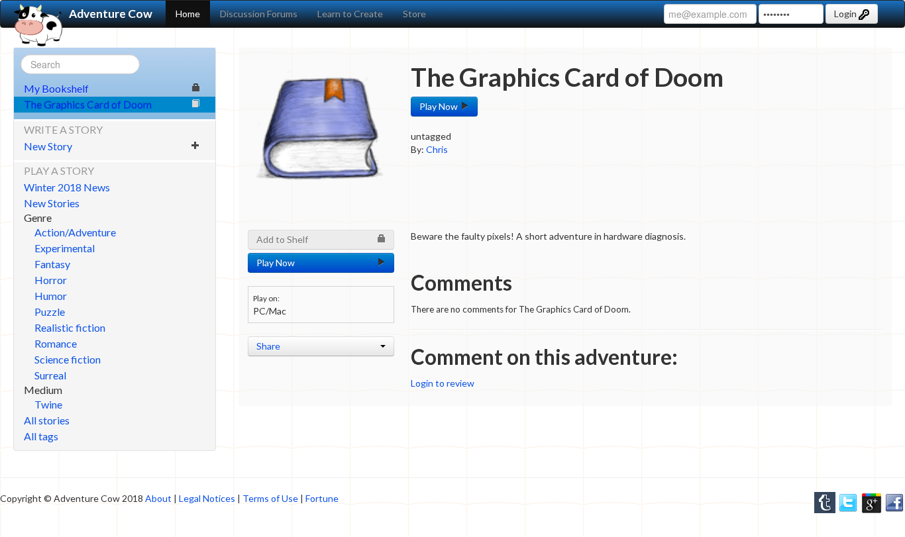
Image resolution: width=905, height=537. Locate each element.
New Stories (52, 203)
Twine (48, 404)
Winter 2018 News (67, 187)
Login (846, 13)
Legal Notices (207, 498)
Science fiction (67, 359)
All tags (41, 436)
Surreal (50, 375)
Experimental (64, 248)
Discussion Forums (258, 13)
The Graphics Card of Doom (88, 104)
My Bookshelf (56, 88)
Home (188, 13)
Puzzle (49, 311)
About (158, 498)
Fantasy (52, 264)
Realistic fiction (69, 327)
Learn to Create (350, 13)
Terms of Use (270, 498)
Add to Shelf (282, 239)
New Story (48, 146)
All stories (47, 420)
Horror (50, 279)
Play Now (439, 106)
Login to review (442, 383)
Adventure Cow (110, 14)
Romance (55, 343)
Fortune (322, 498)
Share (268, 346)
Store (414, 13)
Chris (437, 149)
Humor (50, 295)
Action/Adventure (75, 232)
